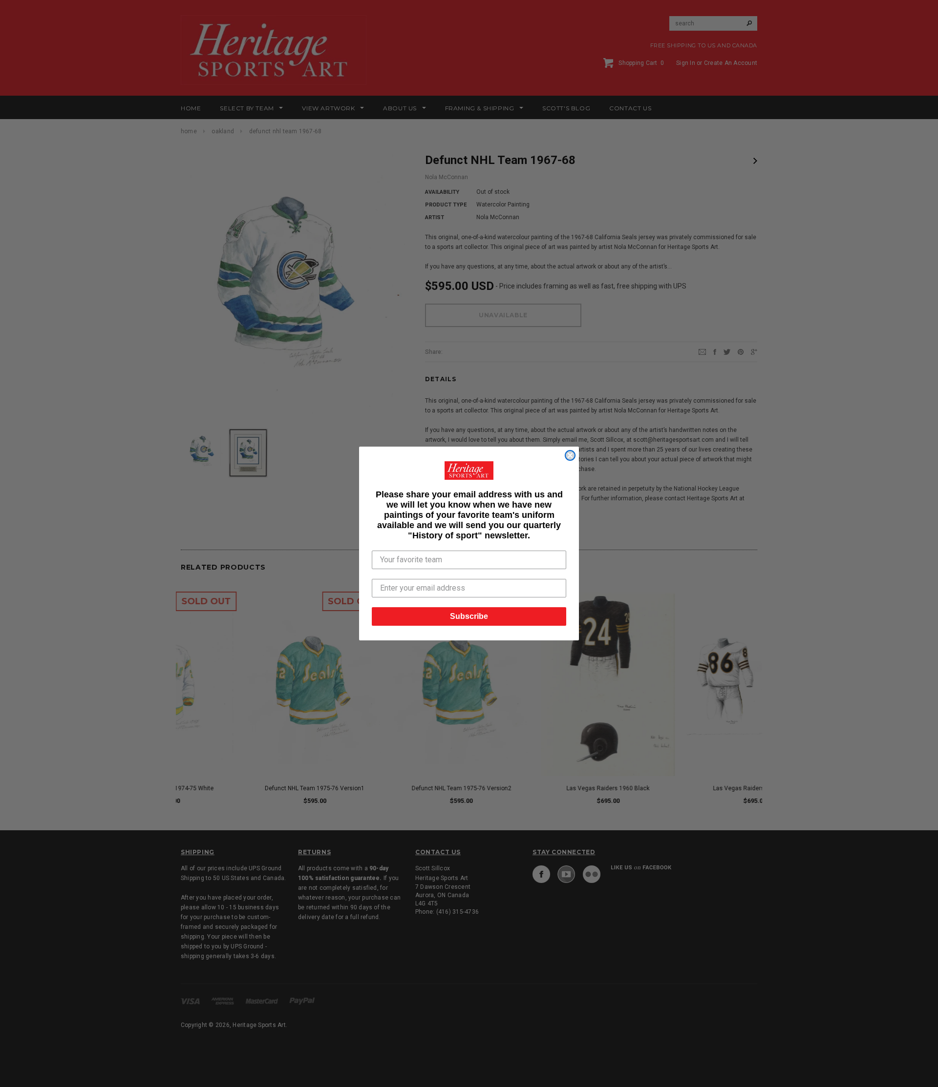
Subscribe (469, 616)
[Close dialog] (570, 455)
